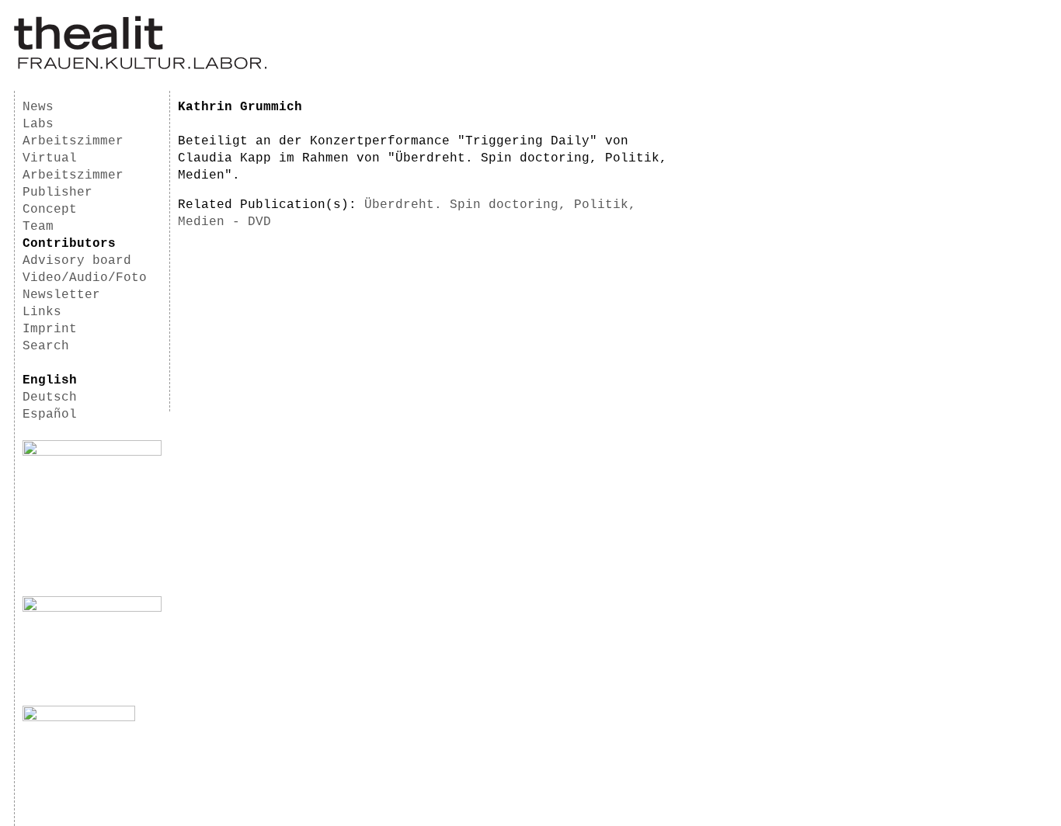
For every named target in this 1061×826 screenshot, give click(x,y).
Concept (50, 210)
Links (42, 312)
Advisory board (77, 261)
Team (38, 227)
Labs (38, 124)
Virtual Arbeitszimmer (73, 166)
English (50, 380)
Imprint (50, 329)
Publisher (57, 193)
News (38, 107)
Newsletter (61, 295)
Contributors (69, 244)
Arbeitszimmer (73, 141)
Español (50, 415)
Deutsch (50, 397)
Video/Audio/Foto (85, 278)
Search (46, 346)
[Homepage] (140, 67)
